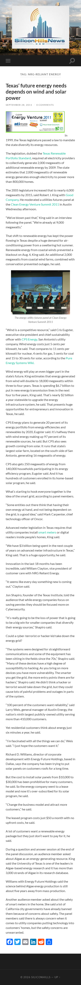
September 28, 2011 (19, 104)
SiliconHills (41, 977)
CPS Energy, (30, 339)
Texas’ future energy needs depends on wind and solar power (36, 91)
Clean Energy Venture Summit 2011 (35, 204)
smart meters (47, 532)
